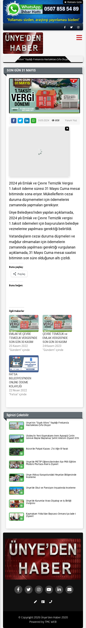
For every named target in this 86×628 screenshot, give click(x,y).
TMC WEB (51, 622)
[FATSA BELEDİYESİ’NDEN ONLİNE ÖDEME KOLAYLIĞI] (24, 363)
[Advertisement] (39, 152)
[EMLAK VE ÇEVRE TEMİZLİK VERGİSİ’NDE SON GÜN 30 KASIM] (24, 323)
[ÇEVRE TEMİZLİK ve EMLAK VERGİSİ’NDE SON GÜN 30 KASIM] (57, 323)
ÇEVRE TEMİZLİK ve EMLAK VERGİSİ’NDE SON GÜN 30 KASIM (55, 338)
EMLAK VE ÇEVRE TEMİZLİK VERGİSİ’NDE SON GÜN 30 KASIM (23, 338)
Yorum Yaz (71, 120)
